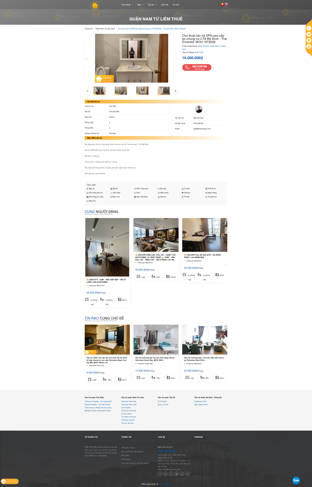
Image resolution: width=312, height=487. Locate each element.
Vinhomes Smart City (128, 411)
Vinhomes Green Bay (128, 401)
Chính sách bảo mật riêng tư (132, 451)
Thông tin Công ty (128, 447)
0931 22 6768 (166, 451)
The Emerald (125, 407)
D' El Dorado (162, 401)
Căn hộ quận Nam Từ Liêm (132, 397)
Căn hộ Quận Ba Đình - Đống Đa (208, 397)
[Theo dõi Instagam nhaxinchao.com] (171, 474)
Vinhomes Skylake (128, 420)
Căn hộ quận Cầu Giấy (94, 397)
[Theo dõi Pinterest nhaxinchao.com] (187, 474)
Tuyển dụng (125, 459)
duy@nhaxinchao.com (202, 128)
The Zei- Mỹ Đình (127, 423)
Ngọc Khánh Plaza (201, 404)
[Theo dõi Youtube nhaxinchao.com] (176, 474)
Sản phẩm (125, 455)
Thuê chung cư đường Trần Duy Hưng (98, 407)
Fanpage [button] (198, 437)
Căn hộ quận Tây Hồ (166, 397)
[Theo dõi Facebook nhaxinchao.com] (160, 474)
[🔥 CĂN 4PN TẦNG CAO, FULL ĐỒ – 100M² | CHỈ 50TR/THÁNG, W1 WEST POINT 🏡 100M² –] (156, 235)
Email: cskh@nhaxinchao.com (169, 469)
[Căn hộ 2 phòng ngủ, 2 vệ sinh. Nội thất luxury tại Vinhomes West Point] (204, 340)
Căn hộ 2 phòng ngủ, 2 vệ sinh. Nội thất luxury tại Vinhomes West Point (204, 358)
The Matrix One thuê (128, 417)
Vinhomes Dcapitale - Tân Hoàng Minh (98, 401)
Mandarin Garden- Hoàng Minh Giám (97, 411)
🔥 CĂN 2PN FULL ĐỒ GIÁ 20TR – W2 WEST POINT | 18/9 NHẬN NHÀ (202, 256)
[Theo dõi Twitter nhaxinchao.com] (165, 474)
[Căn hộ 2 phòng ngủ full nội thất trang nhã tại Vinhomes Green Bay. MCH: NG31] (156, 340)
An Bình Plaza (126, 414)
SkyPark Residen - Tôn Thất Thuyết (97, 404)
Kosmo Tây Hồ (163, 404)
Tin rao (104, 318)
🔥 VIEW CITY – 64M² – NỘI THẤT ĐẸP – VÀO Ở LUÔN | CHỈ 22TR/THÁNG (106, 280)
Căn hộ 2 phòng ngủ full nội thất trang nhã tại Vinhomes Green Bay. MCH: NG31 (154, 358)
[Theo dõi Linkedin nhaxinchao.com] (182, 474)
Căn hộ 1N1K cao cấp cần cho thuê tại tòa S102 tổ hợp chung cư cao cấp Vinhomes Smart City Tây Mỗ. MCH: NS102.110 (107, 360)
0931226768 (198, 123)
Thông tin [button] (126, 437)
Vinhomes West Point (129, 404)
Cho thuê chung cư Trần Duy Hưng (134, 463)
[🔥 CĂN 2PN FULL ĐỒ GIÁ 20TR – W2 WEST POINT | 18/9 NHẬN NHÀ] (204, 235)
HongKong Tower (200, 401)
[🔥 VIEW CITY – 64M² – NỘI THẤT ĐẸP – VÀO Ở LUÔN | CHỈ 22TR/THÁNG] (107, 247)
